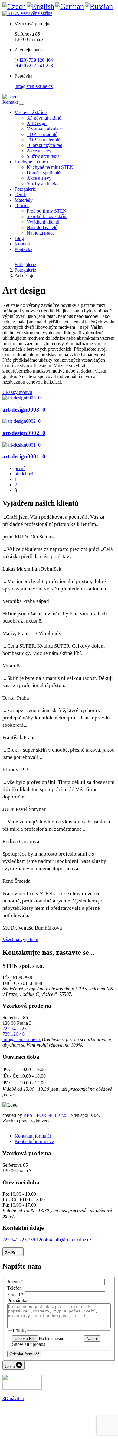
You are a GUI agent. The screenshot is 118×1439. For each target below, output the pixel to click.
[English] (40, 6)
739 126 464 (14, 1034)
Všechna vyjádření (20, 939)
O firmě (22, 205)
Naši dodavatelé (42, 227)
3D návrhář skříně (44, 117)
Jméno (15, 1281)
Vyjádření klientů (43, 221)
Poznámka (17, 1300)
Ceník (20, 194)
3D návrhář (13, 1398)
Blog (19, 238)
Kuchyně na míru (31, 161)
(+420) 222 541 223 (34, 65)
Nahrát (92, 1338)
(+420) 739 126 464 (34, 60)
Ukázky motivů (17, 392)
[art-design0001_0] (21, 444)
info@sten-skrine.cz (34, 86)
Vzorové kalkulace (45, 128)
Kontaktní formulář (33, 1135)
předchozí (24, 473)
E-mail (15, 1294)
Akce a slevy (39, 150)
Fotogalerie (25, 189)
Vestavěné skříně (31, 112)
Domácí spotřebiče (44, 172)
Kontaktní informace (34, 1141)
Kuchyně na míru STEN (50, 167)
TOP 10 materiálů (44, 139)
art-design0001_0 (23, 456)
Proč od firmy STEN (47, 211)
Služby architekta (43, 156)
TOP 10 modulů (42, 134)
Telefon (14, 1288)
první (20, 468)
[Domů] (10, 96)
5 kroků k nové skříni (47, 216)
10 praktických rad (44, 145)
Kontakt (10, 102)
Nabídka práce (40, 232)
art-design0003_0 (23, 409)
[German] (69, 6)
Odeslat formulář (24, 1354)
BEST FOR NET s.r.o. (45, 1115)
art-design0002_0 (23, 433)
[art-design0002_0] (21, 421)
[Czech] (14, 6)
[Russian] (99, 6)
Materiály (24, 200)
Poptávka (23, 249)
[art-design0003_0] (21, 397)
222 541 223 (14, 1028)
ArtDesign (37, 123)
